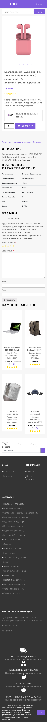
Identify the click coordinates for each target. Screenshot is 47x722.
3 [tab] (23, 64)
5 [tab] (31, 64)
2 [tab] (20, 64)
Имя (5, 281)
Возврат (30, 471)
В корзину (27, 126)
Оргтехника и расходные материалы (20, 513)
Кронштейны (9, 553)
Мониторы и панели (12, 508)
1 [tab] (16, 64)
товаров (40, 4)
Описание (7, 142)
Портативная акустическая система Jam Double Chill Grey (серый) (12, 422)
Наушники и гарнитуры (14, 584)
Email (5, 290)
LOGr (14, 4)
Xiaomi (6, 562)
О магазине (8, 471)
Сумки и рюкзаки (11, 593)
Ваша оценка (9, 242)
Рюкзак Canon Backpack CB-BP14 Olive (34, 349)
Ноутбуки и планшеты (13, 504)
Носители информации (14, 521)
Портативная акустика (14, 580)
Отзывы (37, 142)
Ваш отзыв (8, 250)
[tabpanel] (23, 39)
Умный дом (8, 575)
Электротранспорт (12, 566)
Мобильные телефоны (13, 548)
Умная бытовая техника (14, 571)
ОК (41, 712)
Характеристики (22, 142)
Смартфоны (8, 544)
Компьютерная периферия (15, 517)
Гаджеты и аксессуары (14, 530)
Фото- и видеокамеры (13, 589)
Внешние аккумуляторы (14, 557)
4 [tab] (27, 64)
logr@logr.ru (7, 630)
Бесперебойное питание (15, 535)
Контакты (7, 476)
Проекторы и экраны (13, 526)
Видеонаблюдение (12, 539)
